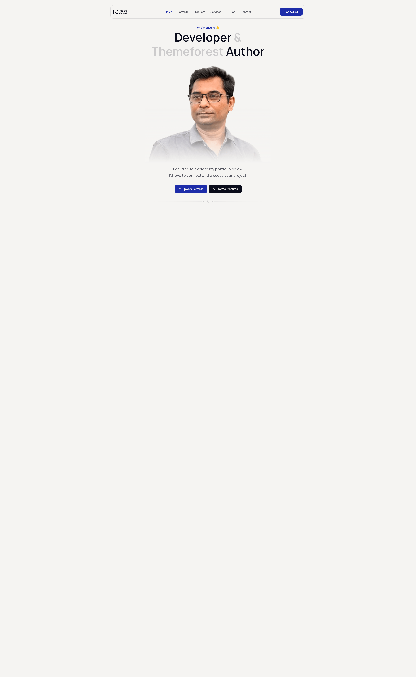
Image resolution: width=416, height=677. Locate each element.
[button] (223, 11)
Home (168, 12)
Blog (232, 12)
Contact (245, 12)
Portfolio (182, 12)
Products (199, 12)
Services (215, 12)
